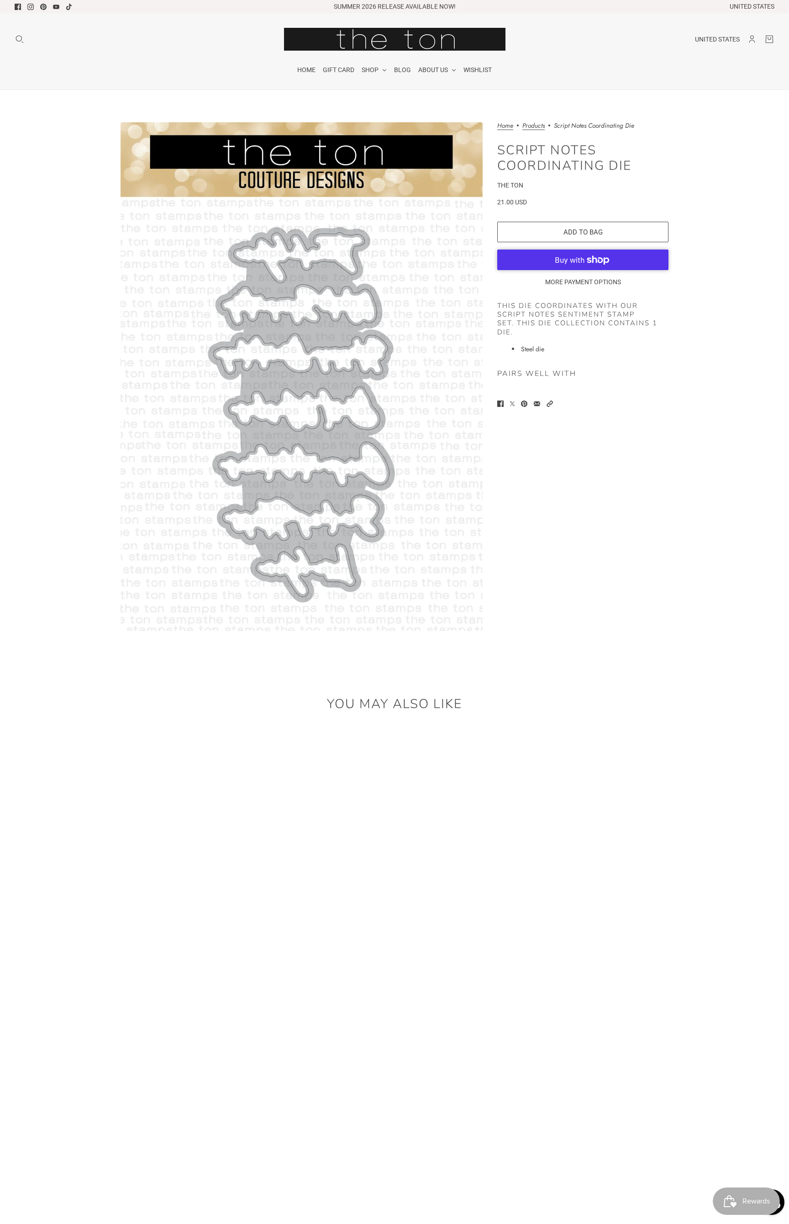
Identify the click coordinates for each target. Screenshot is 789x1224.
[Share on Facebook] (500, 404)
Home (505, 126)
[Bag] (769, 39)
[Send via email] (537, 404)
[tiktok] (69, 7)
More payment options (583, 282)
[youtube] (56, 7)
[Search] (20, 39)
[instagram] (31, 7)
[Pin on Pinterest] (524, 404)
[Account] (752, 39)
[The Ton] (394, 39)
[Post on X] (512, 404)
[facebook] (18, 7)
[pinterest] (43, 7)
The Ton (510, 185)
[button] (550, 404)
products (533, 126)
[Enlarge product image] (302, 376)
